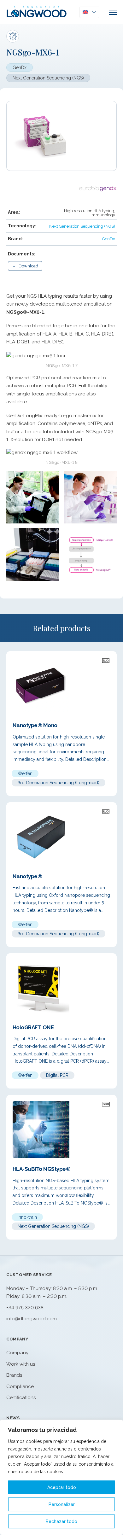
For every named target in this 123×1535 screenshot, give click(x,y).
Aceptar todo (61, 1487)
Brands (14, 1375)
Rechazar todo (61, 1521)
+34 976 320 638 (25, 1307)
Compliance (20, 1386)
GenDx (19, 67)
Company (17, 1353)
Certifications (21, 1397)
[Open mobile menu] (113, 12)
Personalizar (62, 1504)
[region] (61, 1477)
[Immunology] (12, 36)
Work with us (20, 1364)
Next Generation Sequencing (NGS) (48, 77)
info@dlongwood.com (31, 1319)
